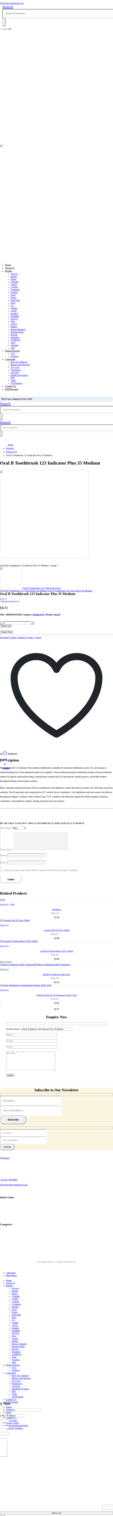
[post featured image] (2, 899)
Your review (7, 849)
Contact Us (4, 1212)
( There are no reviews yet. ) (10, 601)
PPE (13, 378)
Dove (13, 295)
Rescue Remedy (18, 329)
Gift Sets (15, 372)
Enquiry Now (6, 632)
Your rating (6, 828)
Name (4, 855)
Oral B (14, 324)
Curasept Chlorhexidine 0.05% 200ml (56, 951)
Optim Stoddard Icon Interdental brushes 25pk (56, 995)
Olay (13, 321)
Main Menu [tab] (11, 1275)
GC (12, 305)
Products (3, 1205)
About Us (4, 1203)
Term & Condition (8, 1219)
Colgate (14, 287)
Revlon (14, 334)
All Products (16, 383)
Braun (13, 279)
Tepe (13, 342)
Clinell (14, 284)
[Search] (4, 22)
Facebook (4, 637)
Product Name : (13, 1029)
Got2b (13, 311)
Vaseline (16, 1360)
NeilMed (15, 316)
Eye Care (15, 367)
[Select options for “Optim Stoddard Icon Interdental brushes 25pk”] (2, 758)
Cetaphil (14, 282)
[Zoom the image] (56, 1158)
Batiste (14, 276)
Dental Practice (12, 350)
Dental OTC (39, 614)
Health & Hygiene (19, 375)
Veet (14, 1362)
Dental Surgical (6, 1239)
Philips (14, 327)
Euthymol (15, 300)
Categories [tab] (11, 1273)
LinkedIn (21, 637)
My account (5, 1215)
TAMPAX (15, 340)
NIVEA (14, 319)
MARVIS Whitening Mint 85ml (56, 974)
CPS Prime (56, 909)
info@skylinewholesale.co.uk (14, 1185)
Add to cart (6, 626)
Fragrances (16, 370)
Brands (8, 271)
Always (14, 274)
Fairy (13, 303)
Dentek (14, 292)
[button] (7, 7)
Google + (30, 637)
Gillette (14, 308)
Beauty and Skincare (20, 364)
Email (38, 637)
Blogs (2, 1208)
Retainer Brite (17, 332)
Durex (13, 297)
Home (9, 1280)
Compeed (15, 290)
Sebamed (15, 337)
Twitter (13, 637)
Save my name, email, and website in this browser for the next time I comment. (41, 870)
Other (12, 904)
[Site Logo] (12, 3)
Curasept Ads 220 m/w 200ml (56, 930)
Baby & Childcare (19, 362)
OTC (14, 1367)
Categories (10, 359)
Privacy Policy (6, 1217)
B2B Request (11, 389)
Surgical (15, 1370)
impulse (14, 313)
